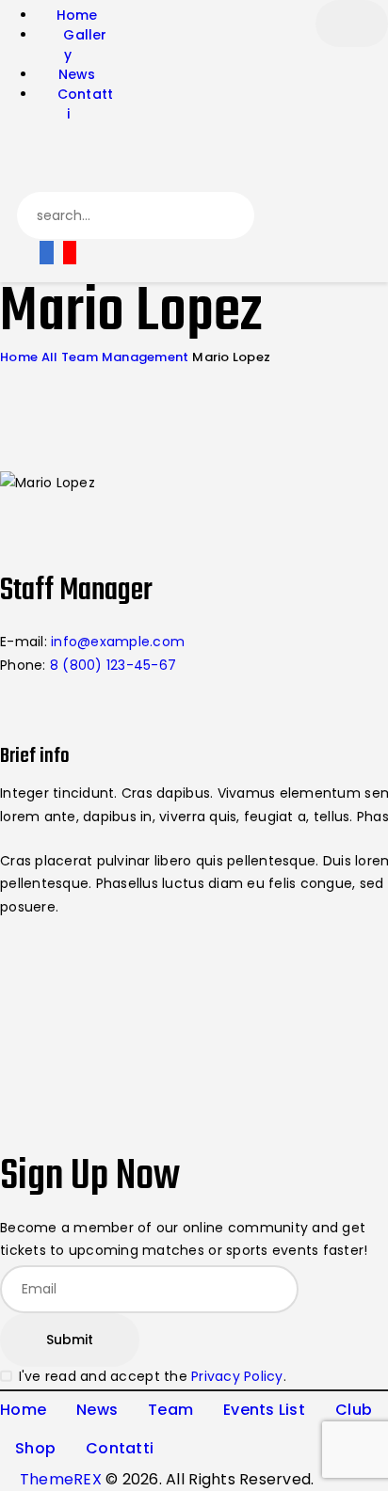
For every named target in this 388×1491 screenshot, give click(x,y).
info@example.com (118, 641)
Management (145, 357)
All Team (69, 357)
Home (19, 357)
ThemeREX (61, 1479)
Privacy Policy (237, 1376)
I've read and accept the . (152, 1376)
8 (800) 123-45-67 (113, 665)
